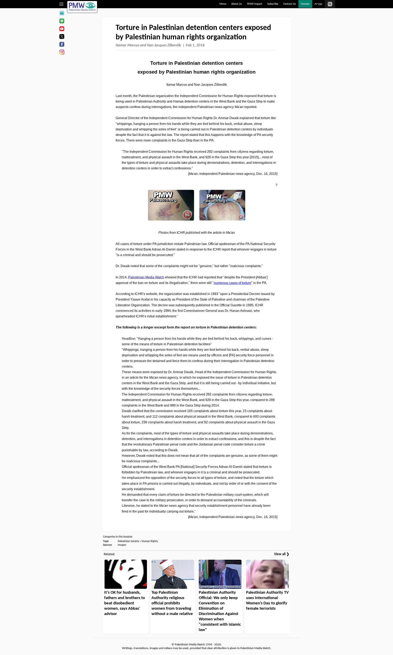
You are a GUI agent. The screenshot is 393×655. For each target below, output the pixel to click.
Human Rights (150, 541)
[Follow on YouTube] (62, 29)
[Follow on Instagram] (62, 53)
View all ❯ (281, 554)
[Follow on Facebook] (62, 45)
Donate (305, 4)
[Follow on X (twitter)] (62, 37)
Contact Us (289, 4)
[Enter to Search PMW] (330, 4)
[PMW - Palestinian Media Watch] (82, 7)
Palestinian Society (128, 541)
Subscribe (272, 4)
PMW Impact (254, 4)
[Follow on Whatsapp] (62, 21)
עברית (318, 4)
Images (122, 545)
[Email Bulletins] (62, 14)
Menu (222, 4)
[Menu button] (61, 4)
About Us (236, 4)
